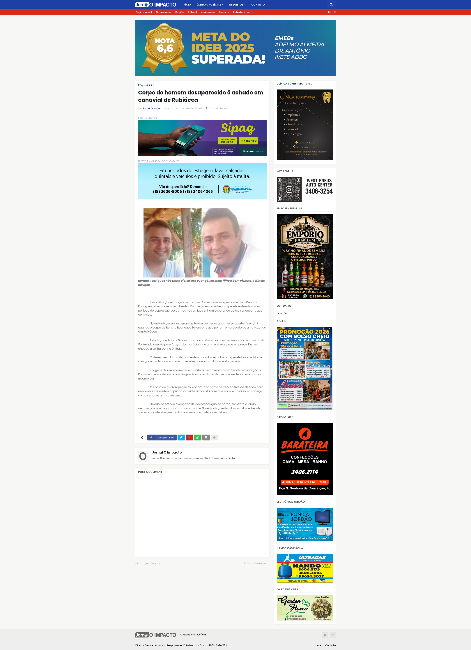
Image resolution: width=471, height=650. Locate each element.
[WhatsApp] (197, 437)
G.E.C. (309, 83)
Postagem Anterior (149, 563)
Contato (330, 645)
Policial (192, 12)
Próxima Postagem (256, 563)
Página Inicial (143, 12)
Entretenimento (243, 12)
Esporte (224, 12)
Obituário (282, 313)
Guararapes (163, 12)
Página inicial (146, 85)
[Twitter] (181, 437)
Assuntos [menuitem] (236, 4)
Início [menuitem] (187, 4)
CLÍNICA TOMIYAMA (290, 83)
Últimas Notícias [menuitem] (208, 4)
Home (317, 645)
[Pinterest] (189, 437)
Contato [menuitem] (258, 4)
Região (179, 12)
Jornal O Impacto (167, 452)
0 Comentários (218, 108)
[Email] (206, 437)
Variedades (208, 12)
